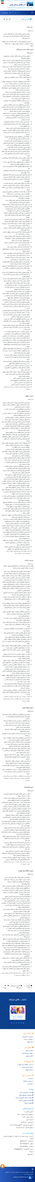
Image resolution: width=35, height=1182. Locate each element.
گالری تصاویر (29, 1056)
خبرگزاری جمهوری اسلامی (25, 1100)
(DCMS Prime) (24, 1177)
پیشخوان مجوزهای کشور (25, 1095)
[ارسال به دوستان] (7, 19)
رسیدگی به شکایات (27, 1081)
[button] (23, 1022)
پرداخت (30, 1079)
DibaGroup (17, 1177)
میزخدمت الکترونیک (27, 1037)
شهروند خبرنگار (28, 1103)
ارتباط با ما (29, 1084)
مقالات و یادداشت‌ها (27, 1053)
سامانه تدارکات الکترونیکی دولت (24, 1098)
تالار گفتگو (29, 1042)
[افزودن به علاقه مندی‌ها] (4, 19)
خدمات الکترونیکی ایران (26, 1093)
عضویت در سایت (28, 1039)
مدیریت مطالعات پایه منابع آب (24, 1065)
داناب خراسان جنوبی (27, 1067)
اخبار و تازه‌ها (29, 1051)
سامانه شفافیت (28, 1070)
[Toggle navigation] (32, 12)
